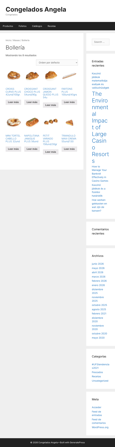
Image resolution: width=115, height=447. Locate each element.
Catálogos (37, 26)
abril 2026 (97, 272)
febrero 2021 (99, 313)
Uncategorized (100, 380)
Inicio (8, 40)
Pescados (97, 372)
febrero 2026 (99, 280)
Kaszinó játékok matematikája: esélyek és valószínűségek (100, 80)
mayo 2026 (98, 268)
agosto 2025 (99, 309)
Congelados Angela (36, 9)
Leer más (13, 102)
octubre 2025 (99, 305)
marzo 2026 (98, 276)
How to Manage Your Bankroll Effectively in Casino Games (100, 173)
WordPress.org (100, 427)
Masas (16, 40)
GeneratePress (77, 442)
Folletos (23, 26)
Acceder (96, 407)
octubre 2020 (99, 333)
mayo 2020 (98, 337)
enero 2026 (98, 285)
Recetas (52, 26)
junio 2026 (98, 263)
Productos (8, 26)
